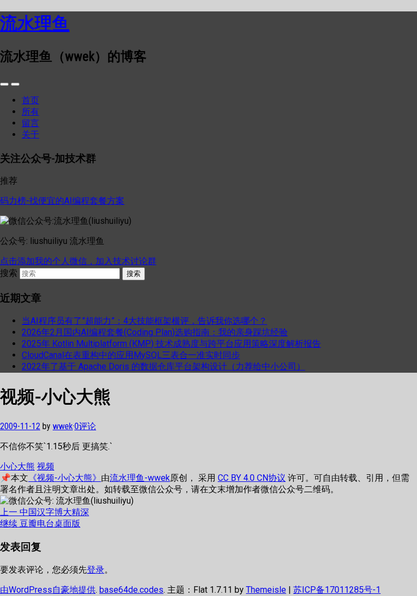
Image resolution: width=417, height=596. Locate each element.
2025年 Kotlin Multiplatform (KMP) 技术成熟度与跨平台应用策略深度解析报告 (171, 343)
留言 (30, 123)
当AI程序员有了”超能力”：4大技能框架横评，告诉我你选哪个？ (144, 321)
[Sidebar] (4, 84)
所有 (30, 111)
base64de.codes (131, 590)
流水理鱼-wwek (140, 478)
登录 (95, 569)
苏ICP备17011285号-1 (337, 590)
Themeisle (266, 590)
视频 (45, 466)
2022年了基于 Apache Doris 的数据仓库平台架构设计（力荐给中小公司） (163, 366)
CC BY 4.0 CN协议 (252, 478)
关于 (30, 134)
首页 (30, 100)
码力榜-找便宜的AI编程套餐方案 (62, 201)
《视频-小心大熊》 (64, 478)
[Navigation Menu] (15, 84)
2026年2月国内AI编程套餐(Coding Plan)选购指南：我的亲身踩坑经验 (155, 332)
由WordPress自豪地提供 (48, 590)
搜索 (8, 273)
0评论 (85, 426)
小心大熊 (17, 466)
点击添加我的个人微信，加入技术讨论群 (78, 261)
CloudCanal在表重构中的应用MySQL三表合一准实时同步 (131, 355)
